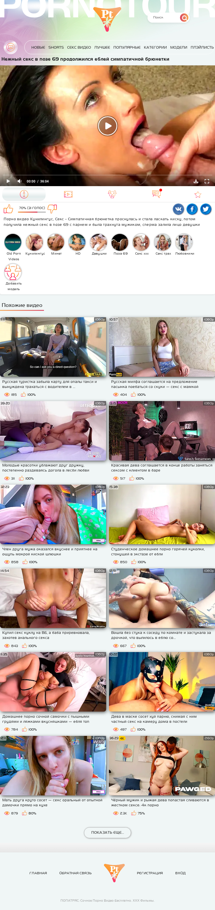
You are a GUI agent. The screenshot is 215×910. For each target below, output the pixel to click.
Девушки (99, 253)
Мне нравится (9, 209)
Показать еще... (107, 832)
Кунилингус (35, 253)
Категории (155, 47)
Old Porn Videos (14, 256)
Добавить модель (14, 286)
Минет (56, 253)
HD (78, 253)
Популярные (127, 47)
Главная (11, 47)
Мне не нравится (54, 209)
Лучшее (102, 47)
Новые (38, 47)
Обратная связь (75, 873)
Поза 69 (121, 253)
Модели (178, 47)
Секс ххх (142, 253)
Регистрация (150, 873)
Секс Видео (79, 47)
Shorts (56, 47)
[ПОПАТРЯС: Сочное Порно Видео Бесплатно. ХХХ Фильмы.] (114, 873)
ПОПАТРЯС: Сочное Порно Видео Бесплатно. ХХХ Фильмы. (107, 900)
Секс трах (163, 253)
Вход (180, 873)
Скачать (196, 181)
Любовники (185, 253)
